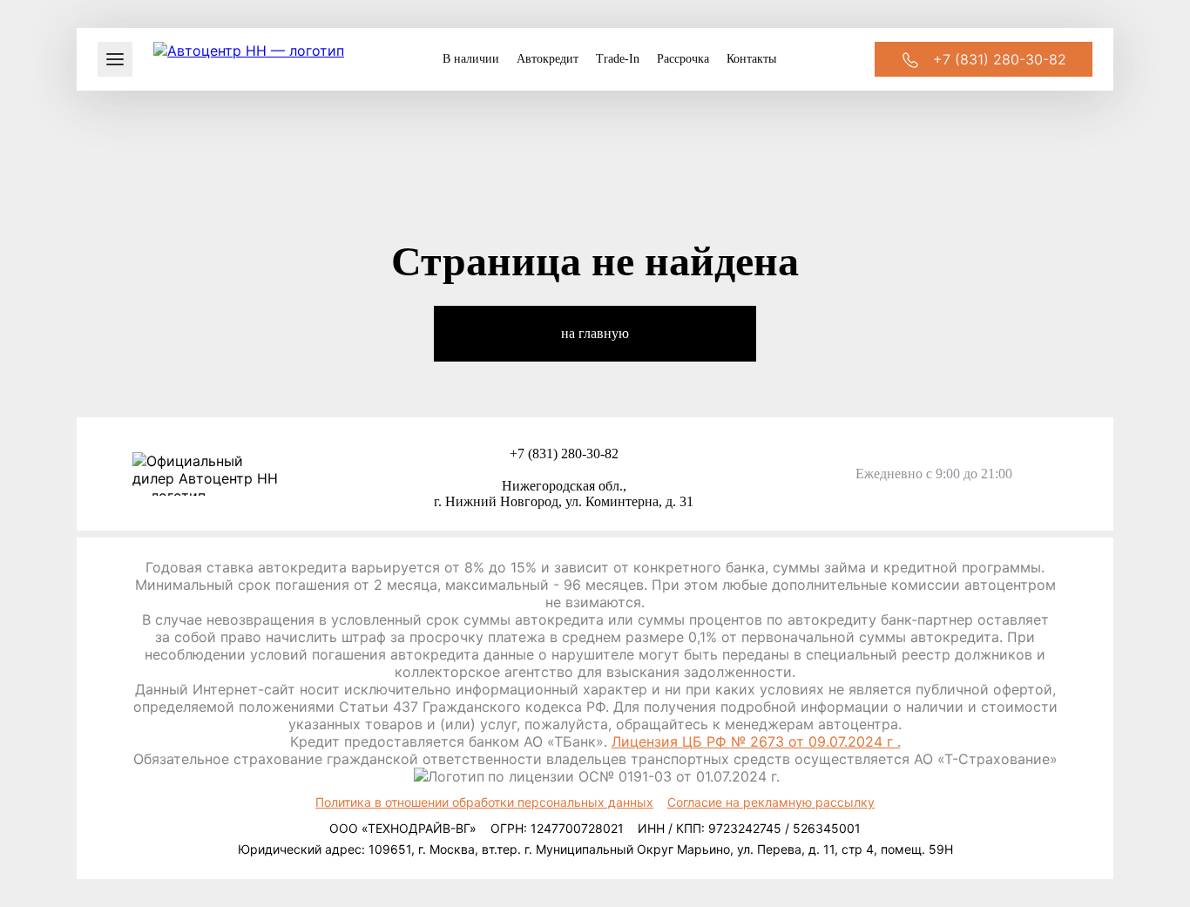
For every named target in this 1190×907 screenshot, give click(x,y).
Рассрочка (683, 58)
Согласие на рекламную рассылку (771, 802)
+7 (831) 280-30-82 (564, 453)
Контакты (751, 58)
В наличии (471, 58)
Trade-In (617, 58)
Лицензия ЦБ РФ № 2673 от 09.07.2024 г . (756, 741)
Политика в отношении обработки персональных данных (484, 802)
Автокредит (547, 58)
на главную (595, 333)
